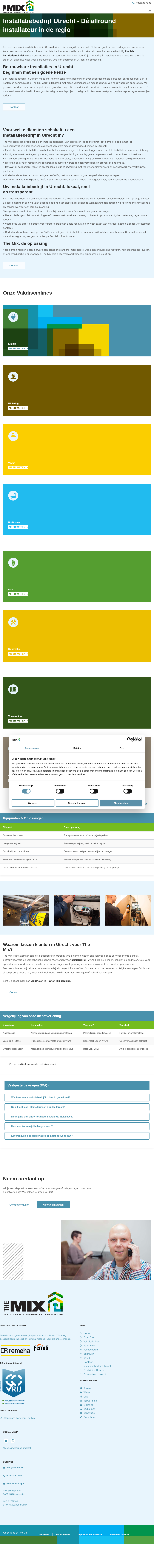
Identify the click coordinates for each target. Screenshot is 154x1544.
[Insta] (13, 1441)
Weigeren (33, 803)
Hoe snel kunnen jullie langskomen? (32, 1126)
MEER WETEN (17, 348)
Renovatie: (11, 166)
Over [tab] (122, 748)
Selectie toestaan (77, 803)
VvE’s (91, 959)
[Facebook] (6, 1441)
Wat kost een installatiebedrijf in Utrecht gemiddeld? (40, 1097)
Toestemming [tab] (32, 748)
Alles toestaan (121, 803)
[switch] (60, 791)
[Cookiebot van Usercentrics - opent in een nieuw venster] (129, 739)
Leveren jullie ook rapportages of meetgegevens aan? (42, 1136)
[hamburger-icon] (149, 9)
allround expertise (28, 179)
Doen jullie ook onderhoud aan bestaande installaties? (42, 1116)
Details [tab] (77, 748)
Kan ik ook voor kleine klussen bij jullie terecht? (38, 1107)
